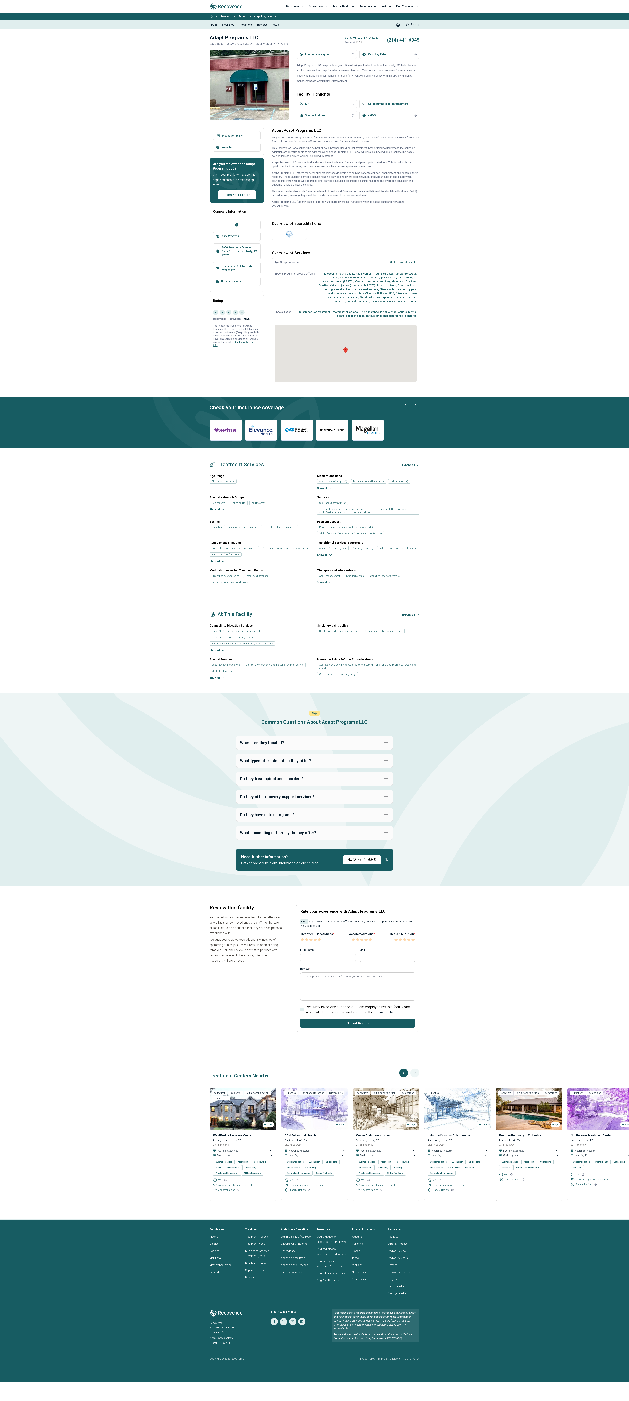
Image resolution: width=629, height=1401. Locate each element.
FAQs (276, 24)
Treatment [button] (366, 6)
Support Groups (254, 1270)
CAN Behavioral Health (300, 1135)
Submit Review (358, 1023)
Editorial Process (398, 1243)
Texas (242, 16)
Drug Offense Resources (330, 1273)
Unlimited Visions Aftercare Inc (449, 1135)
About (213, 24)
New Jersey (359, 1272)
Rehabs (225, 16)
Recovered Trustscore (401, 1272)
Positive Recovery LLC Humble (520, 1135)
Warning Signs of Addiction (296, 1236)
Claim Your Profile (236, 195)
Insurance (228, 24)
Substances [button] (316, 6)
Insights (392, 1279)
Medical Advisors (398, 1258)
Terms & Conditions (389, 1358)
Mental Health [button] (341, 6)
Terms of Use (384, 1012)
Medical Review (397, 1251)
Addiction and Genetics (294, 1265)
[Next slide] (415, 405)
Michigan (357, 1265)
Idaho (355, 1258)
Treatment (245, 24)
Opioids (214, 1243)
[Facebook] (274, 1321)
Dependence (288, 1251)
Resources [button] (293, 6)
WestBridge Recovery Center (233, 1135)
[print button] (398, 25)
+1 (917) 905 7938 (220, 1343)
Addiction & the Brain (293, 1258)
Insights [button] (386, 6)
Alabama (357, 1236)
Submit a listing (396, 1286)
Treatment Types (255, 1243)
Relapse (250, 1277)
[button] (357, 42)
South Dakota (360, 1279)
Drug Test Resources (328, 1280)
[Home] (211, 16)
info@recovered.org (221, 1337)
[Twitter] (292, 1321)
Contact (392, 1265)
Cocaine (214, 1251)
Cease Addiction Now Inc (373, 1135)
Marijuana (215, 1258)
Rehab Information (256, 1263)
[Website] (237, 225)
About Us (393, 1236)
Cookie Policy (411, 1358)
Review (304, 968)
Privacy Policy (367, 1358)
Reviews (262, 24)
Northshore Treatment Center (591, 1135)
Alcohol (214, 1236)
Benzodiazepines (220, 1272)
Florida (356, 1251)
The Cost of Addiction (293, 1272)
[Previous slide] (406, 405)
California (357, 1243)
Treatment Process (256, 1236)
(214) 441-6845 (364, 860)
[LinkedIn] (301, 1321)
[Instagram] (283, 1321)
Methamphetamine (221, 1265)
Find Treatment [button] (405, 6)
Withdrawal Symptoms (294, 1243)
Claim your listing (397, 1293)
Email (363, 949)
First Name (307, 949)
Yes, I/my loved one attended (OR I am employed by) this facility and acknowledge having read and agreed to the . (358, 1009)
